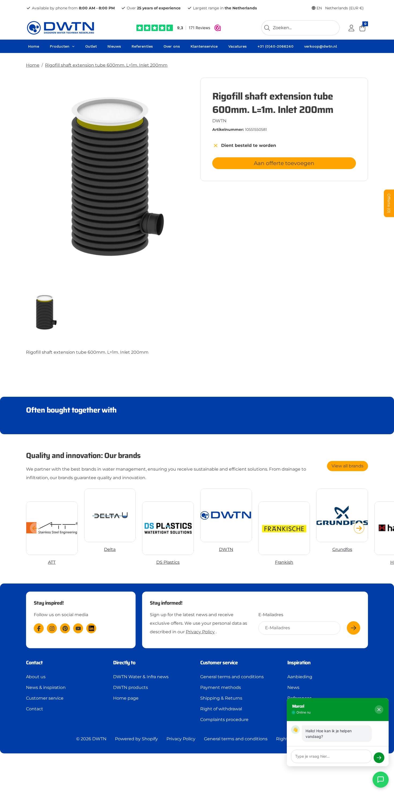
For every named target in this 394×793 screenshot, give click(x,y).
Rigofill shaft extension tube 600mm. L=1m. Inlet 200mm (106, 65)
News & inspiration (46, 687)
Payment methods (220, 687)
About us (36, 676)
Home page (126, 698)
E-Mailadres (270, 614)
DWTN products (130, 687)
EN (339, 8)
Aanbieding (299, 676)
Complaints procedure (224, 719)
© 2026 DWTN (91, 738)
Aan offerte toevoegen (284, 163)
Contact (34, 708)
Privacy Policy (200, 631)
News (293, 687)
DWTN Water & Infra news (141, 676)
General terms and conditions (232, 676)
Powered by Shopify (136, 738)
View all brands (347, 465)
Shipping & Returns (221, 698)
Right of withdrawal (221, 708)
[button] (359, 528)
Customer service (45, 698)
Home (32, 65)
